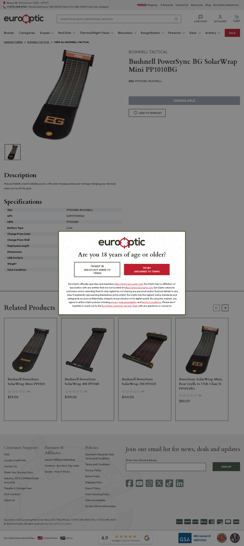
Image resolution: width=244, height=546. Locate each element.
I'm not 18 (97, 270)
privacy (114, 302)
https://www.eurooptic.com (128, 283)
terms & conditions (151, 302)
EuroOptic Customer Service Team (120, 305)
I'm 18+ (147, 269)
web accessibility (127, 302)
